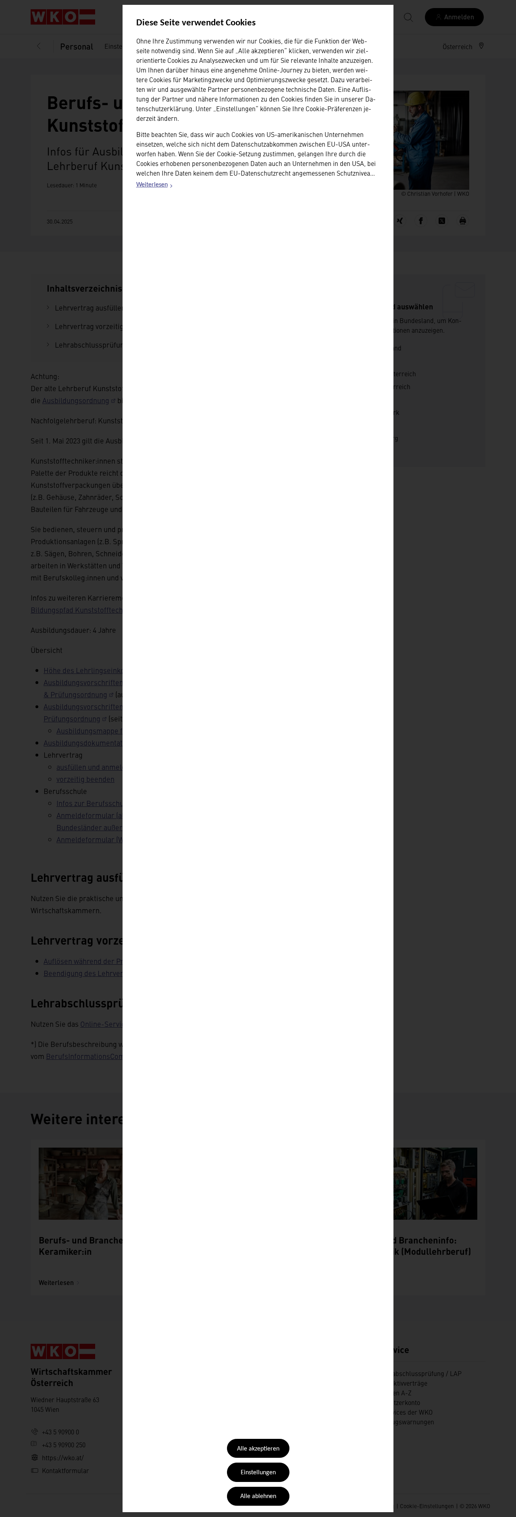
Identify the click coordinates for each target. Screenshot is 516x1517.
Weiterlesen (154, 186)
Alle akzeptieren (258, 1449)
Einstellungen (258, 1472)
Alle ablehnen (258, 1496)
